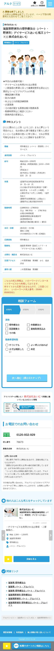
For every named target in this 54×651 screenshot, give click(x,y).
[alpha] (12, 4)
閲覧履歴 (42, 5)
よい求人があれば (39, 345)
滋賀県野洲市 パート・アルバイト (24, 598)
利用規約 (19, 632)
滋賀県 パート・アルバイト (21, 586)
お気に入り (34, 5)
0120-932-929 (25, 434)
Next (50, 535)
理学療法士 (14, 325)
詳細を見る (31, 559)
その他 (12, 333)
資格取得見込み (38, 329)
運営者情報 (7, 632)
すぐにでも (14, 345)
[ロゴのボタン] (50, 3)
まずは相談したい (16, 350)
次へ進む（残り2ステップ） (27, 378)
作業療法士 (36, 325)
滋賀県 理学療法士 (17, 582)
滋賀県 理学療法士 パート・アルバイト (26, 591)
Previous (3, 535)
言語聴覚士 (14, 329)
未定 (33, 349)
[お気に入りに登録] (6, 646)
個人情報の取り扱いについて (39, 632)
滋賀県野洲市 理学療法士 (20, 595)
